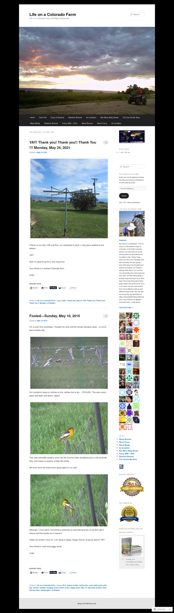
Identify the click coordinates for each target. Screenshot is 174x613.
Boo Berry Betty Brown (109, 117)
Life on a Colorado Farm (52, 14)
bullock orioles (72, 585)
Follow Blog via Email (129, 174)
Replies (51, 303)
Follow (124, 196)
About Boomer (87, 123)
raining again (45, 590)
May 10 (84, 587)
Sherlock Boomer (75, 117)
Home (32, 117)
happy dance (75, 587)
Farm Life (42, 117)
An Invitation (91, 117)
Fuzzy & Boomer (57, 117)
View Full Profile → (126, 307)
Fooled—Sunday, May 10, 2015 (54, 315)
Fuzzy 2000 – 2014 (69, 123)
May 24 (79, 300)
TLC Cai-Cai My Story (131, 117)
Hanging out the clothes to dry (58, 587)
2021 (64, 300)
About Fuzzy (102, 123)
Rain (104, 587)
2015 (64, 585)
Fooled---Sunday (39, 587)
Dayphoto (123, 240)
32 (106, 316)
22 (106, 142)
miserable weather (95, 587)
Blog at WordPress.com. (87, 603)
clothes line (71, 300)
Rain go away (34, 590)
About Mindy (35, 123)
